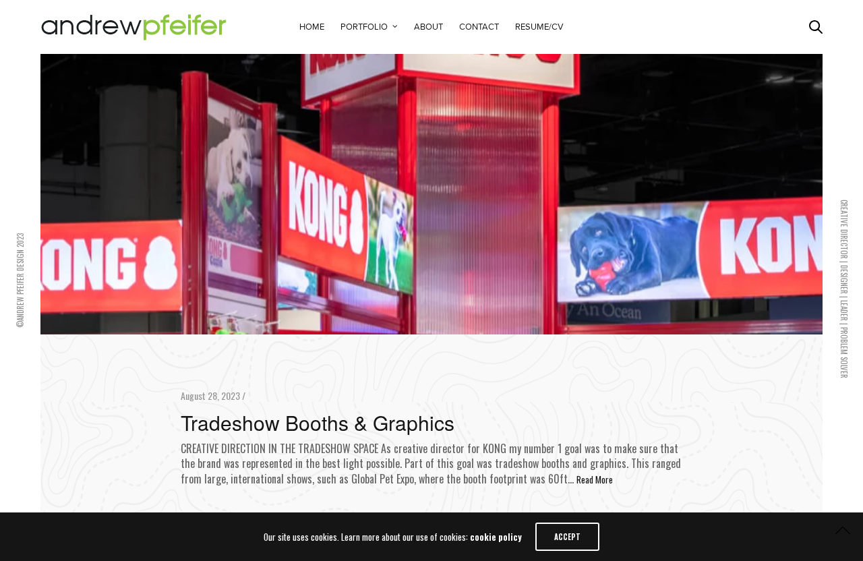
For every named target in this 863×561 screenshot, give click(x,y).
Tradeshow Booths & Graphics (317, 422)
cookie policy (496, 536)
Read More (594, 479)
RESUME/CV (539, 27)
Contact (479, 27)
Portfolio (364, 27)
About (428, 27)
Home (311, 27)
